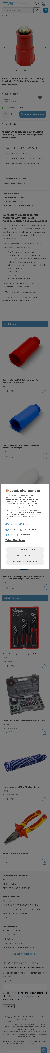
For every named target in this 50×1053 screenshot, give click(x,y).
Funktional (25, 535)
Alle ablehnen (25, 556)
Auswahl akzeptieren (25, 562)
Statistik (26, 524)
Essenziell (14, 524)
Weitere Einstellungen (15, 540)
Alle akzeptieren (25, 550)
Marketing (14, 529)
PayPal (12, 535)
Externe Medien (30, 529)
